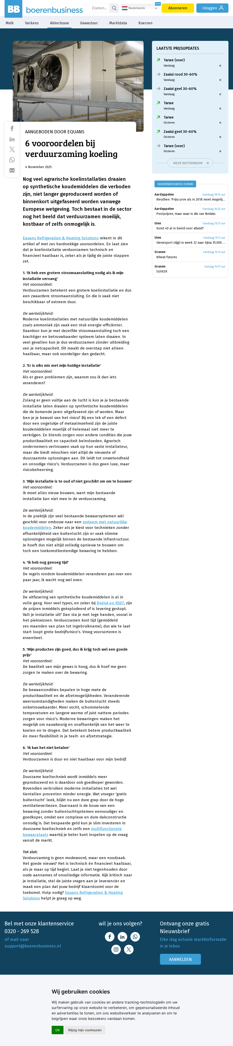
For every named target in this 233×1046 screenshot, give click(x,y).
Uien (157, 223)
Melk (10, 23)
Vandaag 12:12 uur (214, 252)
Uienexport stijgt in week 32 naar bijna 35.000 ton (190, 243)
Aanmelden (180, 959)
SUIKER (161, 271)
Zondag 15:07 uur (214, 266)
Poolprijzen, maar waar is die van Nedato (185, 214)
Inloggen (209, 8)
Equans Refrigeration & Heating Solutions (61, 238)
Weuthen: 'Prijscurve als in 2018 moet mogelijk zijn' (190, 199)
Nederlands (136, 8)
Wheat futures (166, 257)
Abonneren (177, 8)
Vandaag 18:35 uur (214, 194)
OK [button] (57, 1030)
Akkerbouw (59, 23)
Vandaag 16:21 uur (214, 223)
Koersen (145, 23)
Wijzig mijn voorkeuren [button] (84, 1030)
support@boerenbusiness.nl (33, 946)
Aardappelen (164, 194)
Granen (159, 252)
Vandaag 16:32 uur (214, 209)
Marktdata (118, 23)
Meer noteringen (188, 163)
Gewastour (89, 23)
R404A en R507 (110, 603)
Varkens (32, 23)
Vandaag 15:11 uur (214, 237)
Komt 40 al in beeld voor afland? (180, 228)
